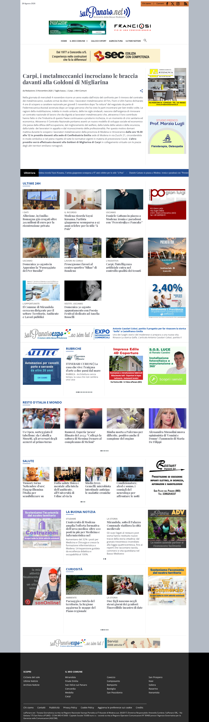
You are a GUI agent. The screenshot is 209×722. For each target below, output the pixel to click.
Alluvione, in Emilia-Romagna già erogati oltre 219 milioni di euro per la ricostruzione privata (40, 220)
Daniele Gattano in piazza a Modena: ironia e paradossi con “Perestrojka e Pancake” (146, 173)
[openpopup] (186, 41)
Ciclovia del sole (31, 677)
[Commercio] (167, 603)
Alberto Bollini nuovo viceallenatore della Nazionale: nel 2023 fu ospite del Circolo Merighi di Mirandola (82, 529)
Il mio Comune (77, 41)
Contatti (160, 3)
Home (64, 41)
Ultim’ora (29, 173)
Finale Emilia (71, 681)
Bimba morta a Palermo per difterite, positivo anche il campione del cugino (125, 435)
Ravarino (153, 688)
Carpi (70, 90)
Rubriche (73, 349)
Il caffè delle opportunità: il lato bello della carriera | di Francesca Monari (83, 367)
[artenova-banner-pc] (104, 643)
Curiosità (74, 569)
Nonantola (154, 692)
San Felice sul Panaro (76, 684)
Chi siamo (146, 3)
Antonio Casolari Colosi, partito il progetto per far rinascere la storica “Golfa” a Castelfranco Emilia (149, 330)
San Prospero (155, 677)
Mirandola (70, 677)
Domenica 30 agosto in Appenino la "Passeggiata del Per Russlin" (39, 268)
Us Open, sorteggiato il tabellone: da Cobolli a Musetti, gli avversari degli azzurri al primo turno (40, 437)
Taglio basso (60, 90)
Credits (139, 707)
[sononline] (42, 603)
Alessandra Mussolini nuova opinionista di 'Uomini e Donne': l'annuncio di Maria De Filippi (167, 437)
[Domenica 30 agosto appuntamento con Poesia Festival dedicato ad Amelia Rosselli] (83, 291)
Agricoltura (116, 41)
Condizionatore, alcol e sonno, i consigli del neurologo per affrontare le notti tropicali (128, 489)
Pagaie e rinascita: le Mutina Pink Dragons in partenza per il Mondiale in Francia (83, 606)
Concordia (70, 688)
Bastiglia (111, 688)
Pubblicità (54, 707)
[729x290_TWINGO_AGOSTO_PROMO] (104, 33)
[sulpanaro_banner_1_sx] (167, 546)
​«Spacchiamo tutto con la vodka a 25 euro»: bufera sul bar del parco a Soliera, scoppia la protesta (125, 606)
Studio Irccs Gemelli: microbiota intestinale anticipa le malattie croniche (98, 488)
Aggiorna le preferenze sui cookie (115, 707)
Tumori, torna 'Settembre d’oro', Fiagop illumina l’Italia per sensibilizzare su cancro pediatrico (34, 489)
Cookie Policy (87, 707)
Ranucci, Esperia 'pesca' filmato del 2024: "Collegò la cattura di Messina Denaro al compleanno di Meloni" (83, 437)
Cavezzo (111, 677)
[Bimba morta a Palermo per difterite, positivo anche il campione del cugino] (125, 418)
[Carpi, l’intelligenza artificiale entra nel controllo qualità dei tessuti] (124, 248)
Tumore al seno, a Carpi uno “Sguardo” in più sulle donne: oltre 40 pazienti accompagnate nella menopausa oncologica (124, 529)
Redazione (30, 90)
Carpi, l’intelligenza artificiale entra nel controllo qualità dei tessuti (123, 268)
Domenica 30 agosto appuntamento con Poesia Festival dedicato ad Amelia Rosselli (81, 312)
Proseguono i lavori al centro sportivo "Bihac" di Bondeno (80, 268)
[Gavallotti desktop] (104, 56)
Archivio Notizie (31, 684)
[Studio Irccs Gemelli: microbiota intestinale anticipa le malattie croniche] (98, 474)
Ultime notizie (133, 41)
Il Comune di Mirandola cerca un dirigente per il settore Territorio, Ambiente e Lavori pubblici (41, 312)
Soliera (152, 684)
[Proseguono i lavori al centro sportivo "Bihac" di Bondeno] (83, 248)
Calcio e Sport (98, 41)
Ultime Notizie (30, 681)
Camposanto (113, 681)
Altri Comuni (81, 90)
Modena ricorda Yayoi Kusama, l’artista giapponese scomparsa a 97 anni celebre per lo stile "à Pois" (61, 173)
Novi (151, 681)
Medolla (69, 692)
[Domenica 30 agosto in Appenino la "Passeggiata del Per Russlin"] (41, 248)
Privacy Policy (70, 707)
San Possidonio (114, 692)
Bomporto (112, 684)
